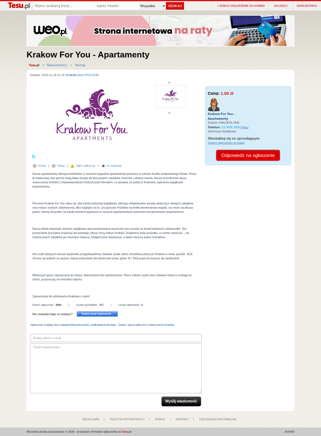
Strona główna (35, 65)
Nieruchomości (57, 65)
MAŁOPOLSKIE (88, 75)
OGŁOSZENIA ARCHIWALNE (217, 419)
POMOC (160, 419)
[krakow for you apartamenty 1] (170, 96)
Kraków (70, 75)
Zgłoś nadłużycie (85, 165)
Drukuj (42, 165)
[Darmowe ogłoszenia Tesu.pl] (18, 5)
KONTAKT (182, 419)
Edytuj (60, 165)
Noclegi (79, 65)
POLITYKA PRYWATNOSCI (127, 419)
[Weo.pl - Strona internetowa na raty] (160, 30)
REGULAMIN (90, 419)
